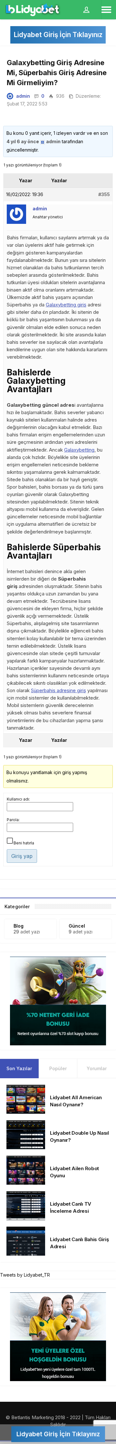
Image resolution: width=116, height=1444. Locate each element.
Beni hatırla (24, 843)
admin (23, 96)
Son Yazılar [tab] (19, 1068)
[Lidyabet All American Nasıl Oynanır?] (25, 1098)
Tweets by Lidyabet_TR (25, 1275)
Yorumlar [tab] (97, 1068)
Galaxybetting (79, 450)
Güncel (77, 926)
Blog (19, 926)
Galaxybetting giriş (66, 305)
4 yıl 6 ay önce (22, 141)
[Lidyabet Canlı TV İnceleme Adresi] (25, 1205)
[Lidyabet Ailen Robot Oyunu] (25, 1169)
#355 (104, 194)
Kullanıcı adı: (18, 799)
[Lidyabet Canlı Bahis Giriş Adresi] (25, 1240)
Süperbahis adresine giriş (58, 690)
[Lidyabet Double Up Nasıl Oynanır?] (25, 1134)
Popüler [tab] (58, 1068)
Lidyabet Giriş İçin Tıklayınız (58, 35)
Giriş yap (22, 856)
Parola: (13, 819)
